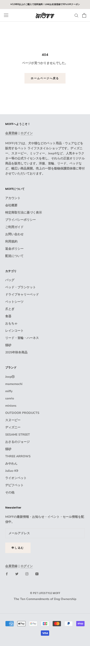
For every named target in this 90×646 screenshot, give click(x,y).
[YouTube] (36, 573)
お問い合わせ (14, 234)
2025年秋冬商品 (16, 352)
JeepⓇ (10, 377)
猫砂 (8, 345)
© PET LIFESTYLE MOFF (45, 593)
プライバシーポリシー (20, 220)
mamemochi (13, 384)
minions (10, 406)
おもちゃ (11, 323)
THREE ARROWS (18, 456)
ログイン (27, 133)
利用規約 (11, 241)
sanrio (9, 398)
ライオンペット (16, 478)
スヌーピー (13, 420)
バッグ (9, 280)
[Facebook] (6, 573)
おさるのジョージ (17, 442)
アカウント (13, 198)
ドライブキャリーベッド (22, 294)
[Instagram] (26, 573)
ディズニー (13, 427)
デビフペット (14, 485)
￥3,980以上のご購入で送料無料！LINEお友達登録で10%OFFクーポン (45, 4)
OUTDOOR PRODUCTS (22, 413)
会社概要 (11, 205)
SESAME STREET (17, 434)
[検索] (76, 15)
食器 (8, 316)
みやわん (11, 463)
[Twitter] (16, 573)
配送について (14, 256)
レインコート (14, 331)
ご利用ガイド (14, 227)
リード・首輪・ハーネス (22, 338)
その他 (9, 492)
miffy (8, 391)
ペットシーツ (14, 302)
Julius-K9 (11, 471)
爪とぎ (9, 309)
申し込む (18, 548)
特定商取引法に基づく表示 (23, 212)
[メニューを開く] (6, 15)
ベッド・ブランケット (20, 287)
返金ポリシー (14, 249)
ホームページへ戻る (45, 78)
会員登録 (11, 133)
